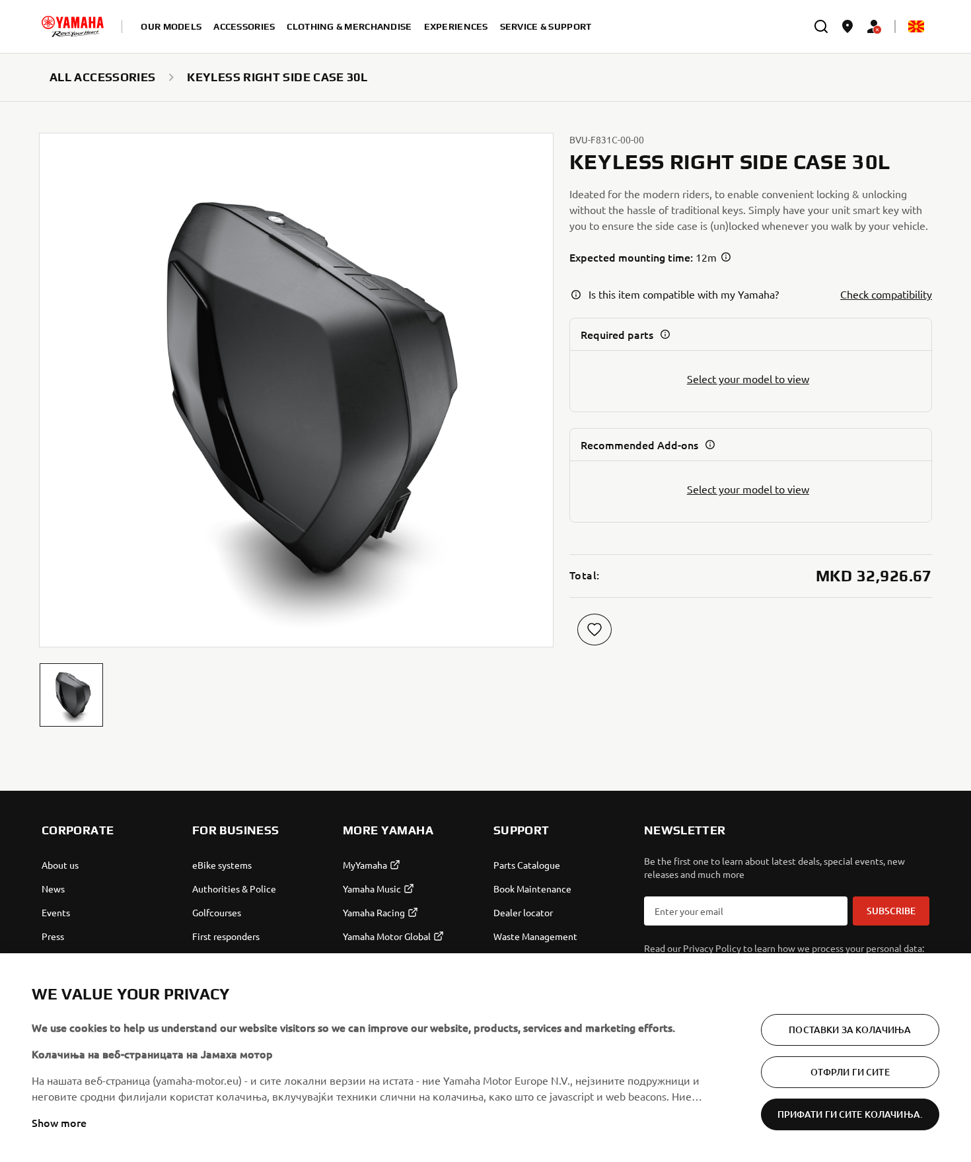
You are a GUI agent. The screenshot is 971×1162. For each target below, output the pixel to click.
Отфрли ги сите (850, 1072)
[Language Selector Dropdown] (916, 26)
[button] (71, 695)
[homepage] (73, 26)
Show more (59, 1122)
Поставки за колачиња (850, 1029)
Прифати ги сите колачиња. (850, 1114)
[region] (485, 1057)
